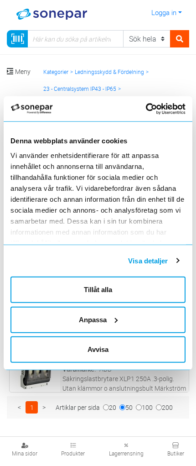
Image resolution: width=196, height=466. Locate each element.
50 (129, 407)
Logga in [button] (163, 12)
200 (167, 407)
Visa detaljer (148, 260)
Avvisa (98, 349)
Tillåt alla (98, 289)
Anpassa (93, 319)
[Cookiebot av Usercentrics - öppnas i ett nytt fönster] (156, 109)
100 (147, 407)
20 (112, 407)
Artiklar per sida (78, 407)
